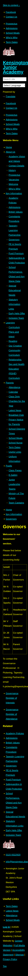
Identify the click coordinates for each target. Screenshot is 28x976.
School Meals (13, 33)
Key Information (14, 514)
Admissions (12, 28)
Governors (11, 519)
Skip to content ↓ (11, 5)
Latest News (12, 910)
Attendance (11, 915)
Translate (10, 96)
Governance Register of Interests (12, 698)
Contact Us (11, 16)
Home (9, 509)
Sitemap (19, 954)
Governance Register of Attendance (12, 714)
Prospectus (11, 23)
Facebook (11, 12)
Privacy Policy (10, 959)
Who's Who (11, 37)
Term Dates (12, 42)
